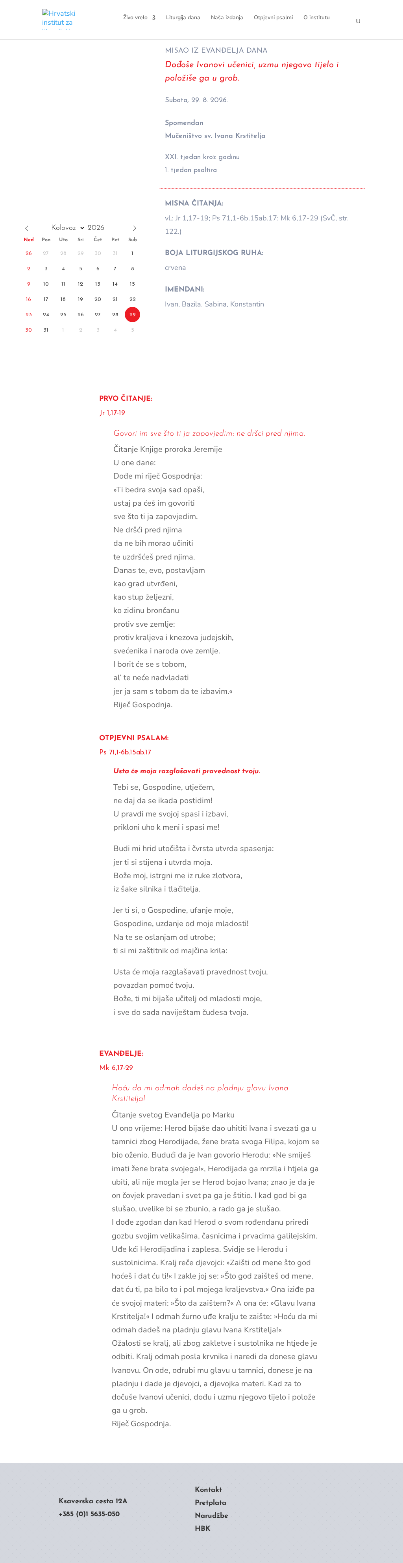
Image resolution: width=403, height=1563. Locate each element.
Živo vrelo (135, 17)
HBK (203, 1529)
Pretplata (210, 1503)
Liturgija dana (183, 17)
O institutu (316, 17)
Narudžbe (211, 1516)
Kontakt (208, 1490)
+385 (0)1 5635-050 (89, 1514)
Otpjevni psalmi (273, 17)
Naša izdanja (227, 17)
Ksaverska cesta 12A (93, 1501)
